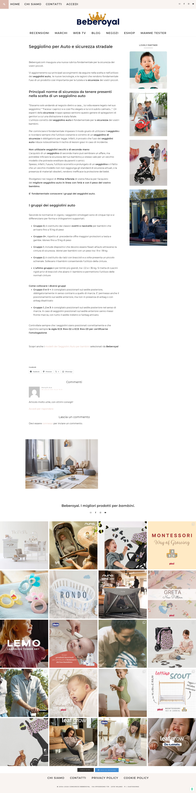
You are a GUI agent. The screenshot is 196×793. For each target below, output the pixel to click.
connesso (47, 423)
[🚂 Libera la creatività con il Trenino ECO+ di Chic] (123, 742)
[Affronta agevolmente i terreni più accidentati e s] (24, 693)
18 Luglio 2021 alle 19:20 (52, 389)
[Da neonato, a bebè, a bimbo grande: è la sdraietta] (73, 742)
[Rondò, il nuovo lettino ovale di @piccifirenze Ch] (73, 594)
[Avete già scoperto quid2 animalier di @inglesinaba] (24, 742)
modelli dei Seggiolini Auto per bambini (67, 346)
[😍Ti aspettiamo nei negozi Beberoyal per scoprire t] (73, 693)
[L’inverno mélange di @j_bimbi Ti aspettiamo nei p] (123, 693)
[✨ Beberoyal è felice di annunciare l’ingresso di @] (24, 545)
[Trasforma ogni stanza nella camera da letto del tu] (123, 594)
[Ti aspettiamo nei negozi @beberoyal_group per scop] (123, 644)
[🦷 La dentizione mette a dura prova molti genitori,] (24, 594)
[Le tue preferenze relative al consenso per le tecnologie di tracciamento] (192, 789)
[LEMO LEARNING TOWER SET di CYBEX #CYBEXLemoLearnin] (24, 644)
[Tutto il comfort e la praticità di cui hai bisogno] (73, 545)
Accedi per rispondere (41, 408)
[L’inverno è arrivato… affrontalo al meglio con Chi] (73, 644)
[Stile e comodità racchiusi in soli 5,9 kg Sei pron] (123, 545)
